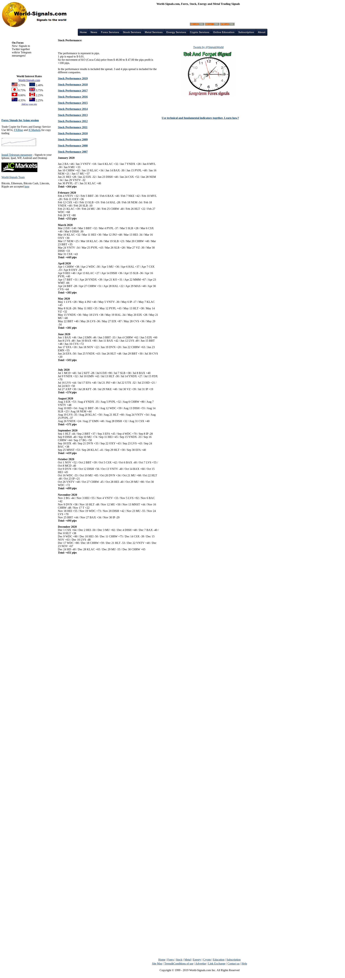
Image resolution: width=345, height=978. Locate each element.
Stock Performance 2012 (73, 121)
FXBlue (18, 129)
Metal (187, 959)
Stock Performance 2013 (73, 115)
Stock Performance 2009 (73, 139)
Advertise (200, 963)
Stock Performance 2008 (73, 145)
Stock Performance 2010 (73, 133)
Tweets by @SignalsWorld (208, 47)
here (26, 186)
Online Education (223, 32)
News (94, 32)
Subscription (233, 959)
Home (83, 32)
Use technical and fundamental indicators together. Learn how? (200, 117)
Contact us (233, 963)
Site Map (157, 963)
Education (218, 959)
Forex (170, 959)
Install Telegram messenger (16, 154)
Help (244, 963)
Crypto (207, 959)
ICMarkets (35, 129)
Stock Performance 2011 (73, 127)
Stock (179, 959)
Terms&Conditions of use (178, 963)
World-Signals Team (13, 177)
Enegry (197, 959)
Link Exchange (217, 963)
